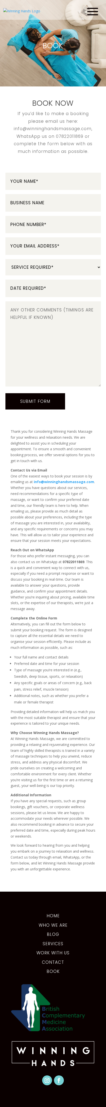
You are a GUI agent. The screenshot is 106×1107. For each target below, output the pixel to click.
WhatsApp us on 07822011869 (50, 136)
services (53, 944)
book (53, 971)
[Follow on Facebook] (59, 1080)
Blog (53, 934)
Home (53, 916)
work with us (53, 953)
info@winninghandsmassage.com (52, 129)
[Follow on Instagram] (47, 1080)
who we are (53, 925)
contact (53, 962)
